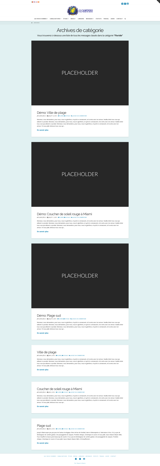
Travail (102, 456)
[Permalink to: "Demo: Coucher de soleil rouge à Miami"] (80, 174)
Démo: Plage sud (49, 315)
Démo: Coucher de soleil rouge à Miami (64, 214)
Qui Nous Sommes (50, 456)
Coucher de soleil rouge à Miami (59, 389)
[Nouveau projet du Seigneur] (80, 10)
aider (107, 456)
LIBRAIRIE (81, 456)
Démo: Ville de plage (51, 113)
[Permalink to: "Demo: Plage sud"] (80, 276)
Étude (70, 456)
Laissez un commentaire (79, 116)
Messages (89, 456)
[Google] (125, 4)
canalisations (62, 456)
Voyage (67, 116)
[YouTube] (128, 4)
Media (75, 456)
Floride (61, 116)
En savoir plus (42, 130)
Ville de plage (46, 352)
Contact (113, 456)
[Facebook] (122, 4)
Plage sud (44, 426)
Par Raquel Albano (80, 463)
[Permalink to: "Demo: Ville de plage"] (80, 73)
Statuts (95, 456)
